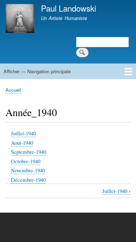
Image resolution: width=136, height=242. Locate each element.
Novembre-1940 (28, 170)
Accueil (13, 89)
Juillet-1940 (23, 133)
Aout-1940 (22, 142)
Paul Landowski (68, 8)
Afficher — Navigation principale (37, 71)
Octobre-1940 (25, 161)
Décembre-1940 (28, 179)
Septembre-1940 (28, 151)
